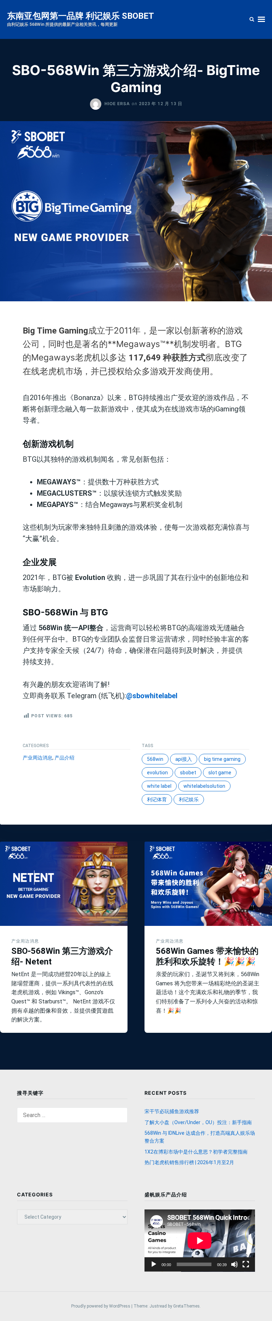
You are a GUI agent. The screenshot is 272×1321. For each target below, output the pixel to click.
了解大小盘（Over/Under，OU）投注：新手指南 (198, 1122)
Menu (261, 19)
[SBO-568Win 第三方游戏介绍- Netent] (64, 884)
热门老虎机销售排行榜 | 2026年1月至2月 (189, 1162)
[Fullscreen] (245, 1264)
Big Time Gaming (222, 759)
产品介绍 (64, 758)
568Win (155, 759)
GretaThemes (186, 1306)
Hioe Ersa (117, 103)
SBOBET (188, 772)
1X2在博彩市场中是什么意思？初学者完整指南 (196, 1152)
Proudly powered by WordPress (101, 1306)
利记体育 (157, 799)
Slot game (219, 772)
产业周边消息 (37, 758)
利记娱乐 (189, 799)
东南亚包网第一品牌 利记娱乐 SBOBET (80, 16)
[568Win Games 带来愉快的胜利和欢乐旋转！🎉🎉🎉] (208, 884)
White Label (159, 786)
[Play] (153, 1264)
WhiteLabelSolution (204, 786)
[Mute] (234, 1264)
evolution (157, 772)
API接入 (183, 759)
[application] (199, 1240)
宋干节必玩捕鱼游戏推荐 (171, 1111)
